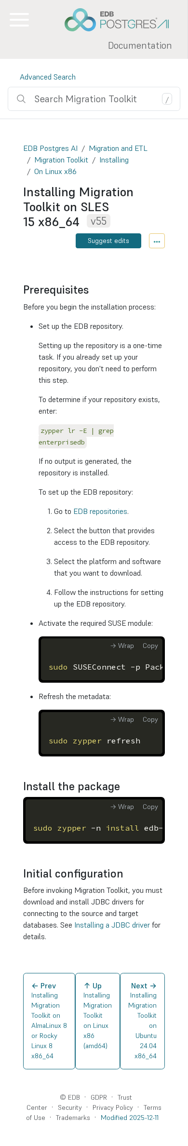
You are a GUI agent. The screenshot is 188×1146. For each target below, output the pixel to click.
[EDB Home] (122, 20)
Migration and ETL (118, 148)
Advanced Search (48, 76)
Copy (150, 645)
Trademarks (73, 1117)
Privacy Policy (113, 1107)
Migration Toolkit (61, 159)
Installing (114, 159)
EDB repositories (100, 511)
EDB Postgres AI (50, 148)
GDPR (99, 1097)
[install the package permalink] (125, 786)
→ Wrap (122, 645)
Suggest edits (108, 240)
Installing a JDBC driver (112, 925)
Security (70, 1107)
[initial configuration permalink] (128, 873)
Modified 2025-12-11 (130, 1117)
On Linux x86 (55, 171)
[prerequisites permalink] (93, 290)
